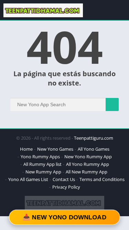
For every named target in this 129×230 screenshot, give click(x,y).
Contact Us (64, 179)
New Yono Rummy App (88, 156)
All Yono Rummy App (87, 164)
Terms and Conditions (102, 179)
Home (26, 149)
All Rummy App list (42, 164)
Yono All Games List (28, 179)
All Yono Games (93, 149)
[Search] (112, 104)
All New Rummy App (86, 172)
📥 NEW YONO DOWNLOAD (64, 217)
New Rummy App (43, 172)
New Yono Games (55, 149)
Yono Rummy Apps (40, 156)
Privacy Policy (66, 187)
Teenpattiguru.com (93, 138)
